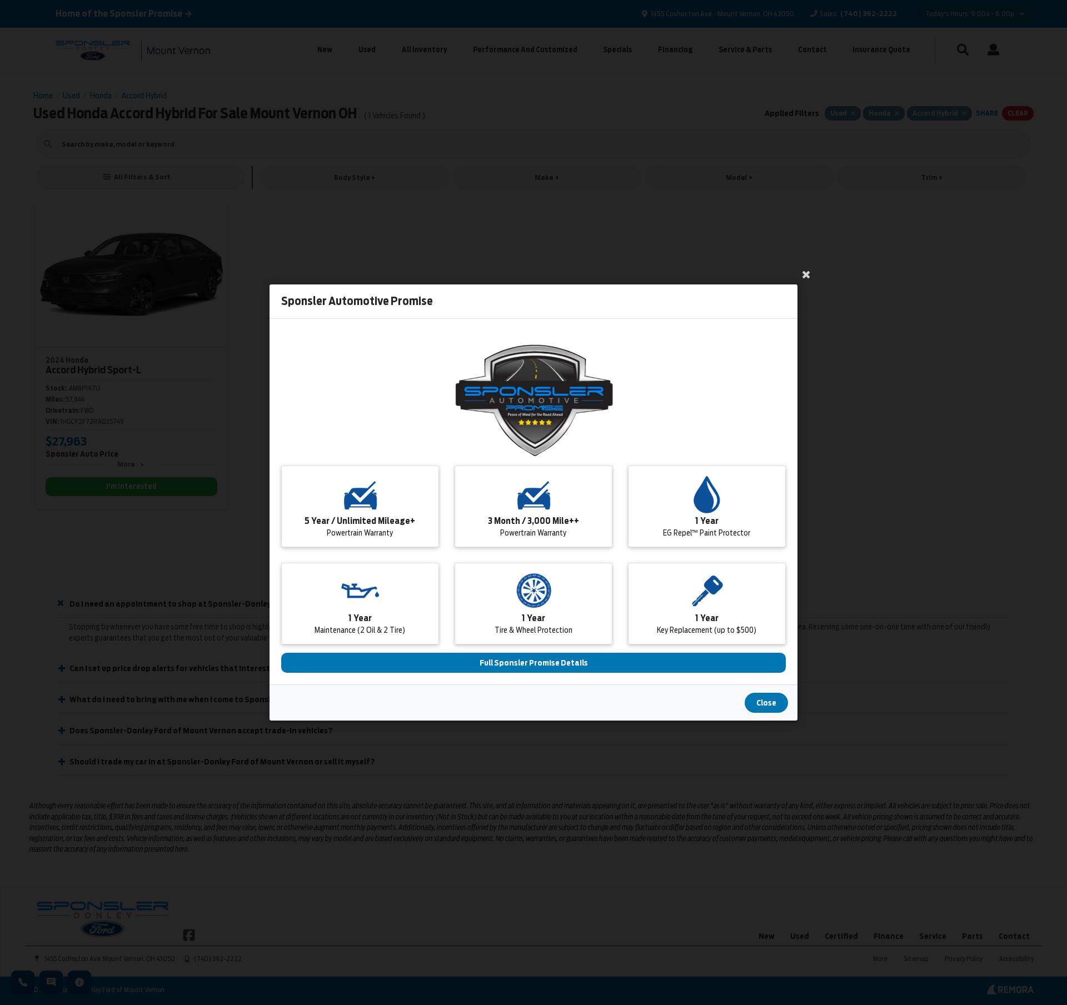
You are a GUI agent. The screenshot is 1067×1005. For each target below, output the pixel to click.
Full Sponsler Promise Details (534, 662)
